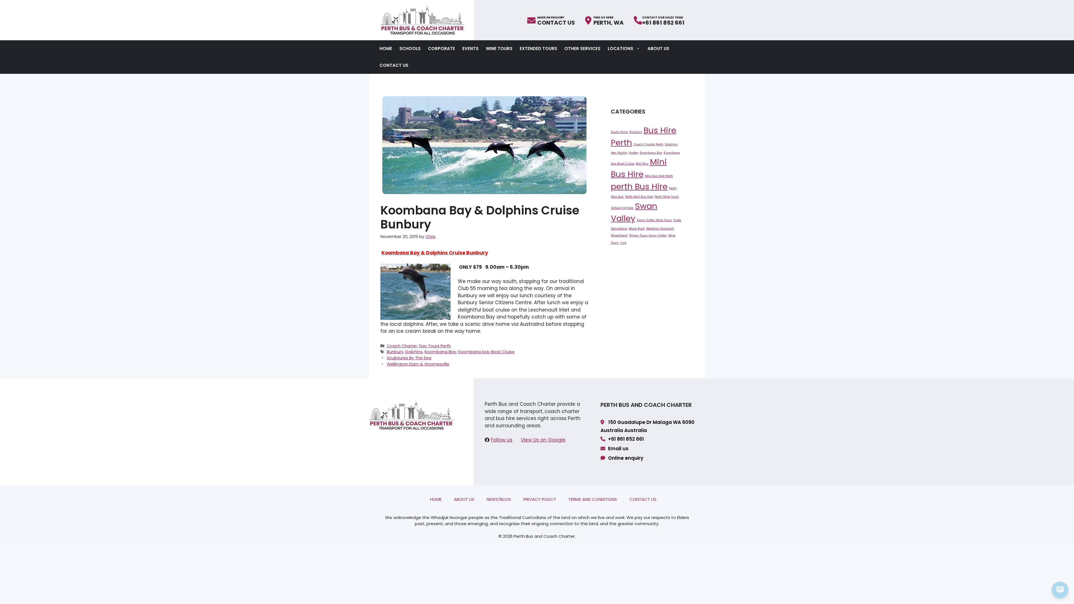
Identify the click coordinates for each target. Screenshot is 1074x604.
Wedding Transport (660, 228)
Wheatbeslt (619, 235)
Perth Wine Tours (666, 197)
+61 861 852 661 (663, 22)
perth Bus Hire (639, 186)
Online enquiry (625, 458)
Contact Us (556, 22)
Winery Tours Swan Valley (648, 235)
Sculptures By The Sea (409, 358)
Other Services (582, 48)
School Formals (622, 208)
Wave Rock (637, 228)
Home (386, 48)
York (623, 243)
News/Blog (499, 499)
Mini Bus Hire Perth (659, 176)
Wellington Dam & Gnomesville (418, 364)
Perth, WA (608, 22)
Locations (620, 48)
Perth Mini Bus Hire (639, 197)
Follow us (501, 440)
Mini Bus (642, 164)
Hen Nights (619, 153)
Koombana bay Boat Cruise (486, 352)
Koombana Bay (440, 352)
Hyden (633, 153)
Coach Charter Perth (648, 144)
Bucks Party (619, 132)
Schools (410, 48)
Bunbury (395, 352)
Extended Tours (538, 48)
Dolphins (414, 352)
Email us (618, 448)
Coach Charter (402, 346)
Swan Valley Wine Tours (654, 220)
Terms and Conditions (592, 499)
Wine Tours (499, 48)
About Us (658, 48)
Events (470, 48)
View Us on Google (543, 440)
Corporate (441, 48)
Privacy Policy (539, 499)
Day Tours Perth (435, 346)
